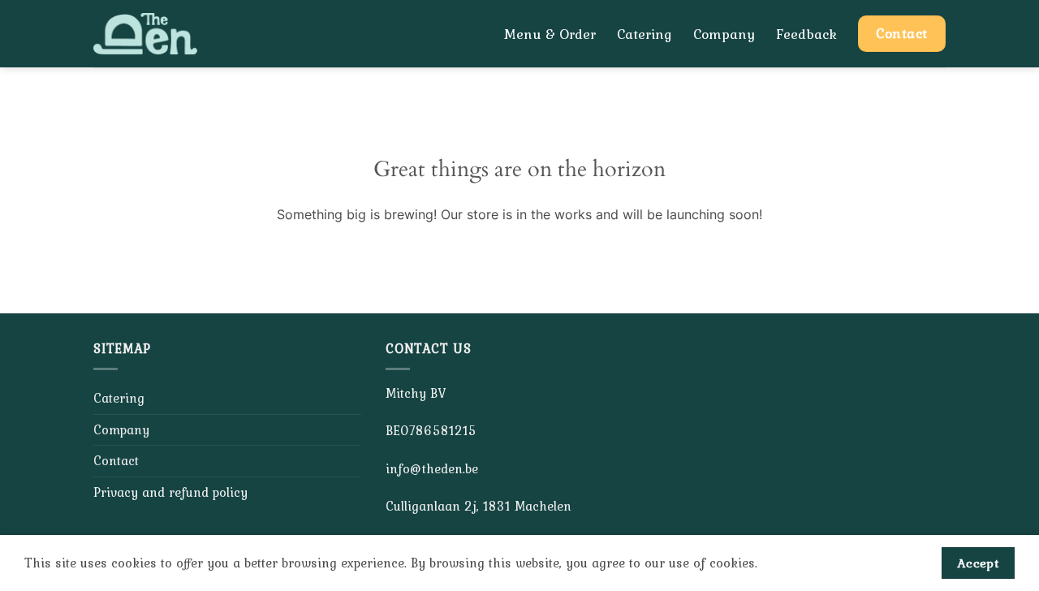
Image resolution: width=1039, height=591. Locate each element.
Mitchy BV (416, 393)
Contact (116, 460)
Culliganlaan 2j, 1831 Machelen (478, 506)
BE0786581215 (431, 430)
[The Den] (164, 33)
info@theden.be (432, 468)
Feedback (806, 34)
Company (724, 34)
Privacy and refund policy (170, 492)
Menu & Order (550, 34)
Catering (644, 34)
